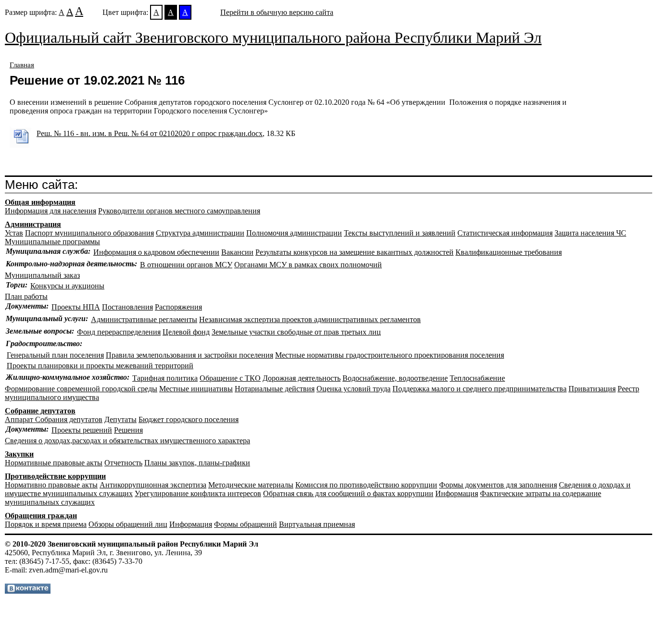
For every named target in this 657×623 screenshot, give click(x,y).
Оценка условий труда (353, 389)
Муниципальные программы (52, 241)
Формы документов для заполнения (498, 485)
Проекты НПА (75, 307)
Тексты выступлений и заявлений (399, 233)
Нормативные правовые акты (53, 463)
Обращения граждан (41, 515)
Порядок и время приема (46, 524)
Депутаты (120, 419)
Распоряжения (178, 307)
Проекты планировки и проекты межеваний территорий (100, 365)
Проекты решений (81, 430)
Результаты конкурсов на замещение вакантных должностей (354, 252)
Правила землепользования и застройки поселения (189, 355)
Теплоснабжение (477, 378)
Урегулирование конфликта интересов (198, 493)
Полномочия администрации (294, 233)
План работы (26, 296)
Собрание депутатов (40, 411)
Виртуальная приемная (317, 524)
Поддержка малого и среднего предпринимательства (479, 389)
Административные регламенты (144, 319)
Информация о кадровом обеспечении (156, 252)
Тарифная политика (165, 378)
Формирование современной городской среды (81, 389)
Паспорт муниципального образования (89, 233)
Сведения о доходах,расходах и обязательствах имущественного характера (127, 440)
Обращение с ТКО (230, 378)
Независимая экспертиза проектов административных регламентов (310, 319)
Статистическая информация (505, 233)
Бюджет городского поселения (189, 419)
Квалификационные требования (508, 252)
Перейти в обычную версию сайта (276, 12)
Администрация (33, 224)
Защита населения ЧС (590, 233)
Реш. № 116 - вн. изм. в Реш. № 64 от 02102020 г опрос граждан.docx (150, 133)
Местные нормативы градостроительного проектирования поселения (389, 355)
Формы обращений (245, 524)
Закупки (19, 454)
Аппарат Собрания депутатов (53, 419)
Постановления (127, 307)
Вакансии (237, 252)
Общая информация (40, 202)
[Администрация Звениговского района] (28, 591)
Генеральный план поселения (55, 355)
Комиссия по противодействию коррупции (366, 485)
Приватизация (592, 389)
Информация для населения (50, 211)
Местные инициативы (196, 389)
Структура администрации (200, 233)
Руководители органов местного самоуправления (179, 211)
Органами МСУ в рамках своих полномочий (308, 265)
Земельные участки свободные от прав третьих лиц (296, 332)
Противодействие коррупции (55, 476)
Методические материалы (250, 485)
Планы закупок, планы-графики (197, 463)
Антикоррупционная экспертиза (153, 485)
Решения (128, 430)
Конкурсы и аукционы (67, 286)
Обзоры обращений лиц (127, 524)
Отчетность (123, 463)
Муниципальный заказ (42, 275)
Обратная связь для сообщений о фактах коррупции (348, 493)
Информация (456, 493)
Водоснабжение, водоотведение (395, 378)
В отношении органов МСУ (186, 265)
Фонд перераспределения (119, 332)
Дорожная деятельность (302, 378)
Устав (14, 233)
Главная (22, 65)
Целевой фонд (186, 332)
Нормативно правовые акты (51, 485)
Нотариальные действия (275, 389)
